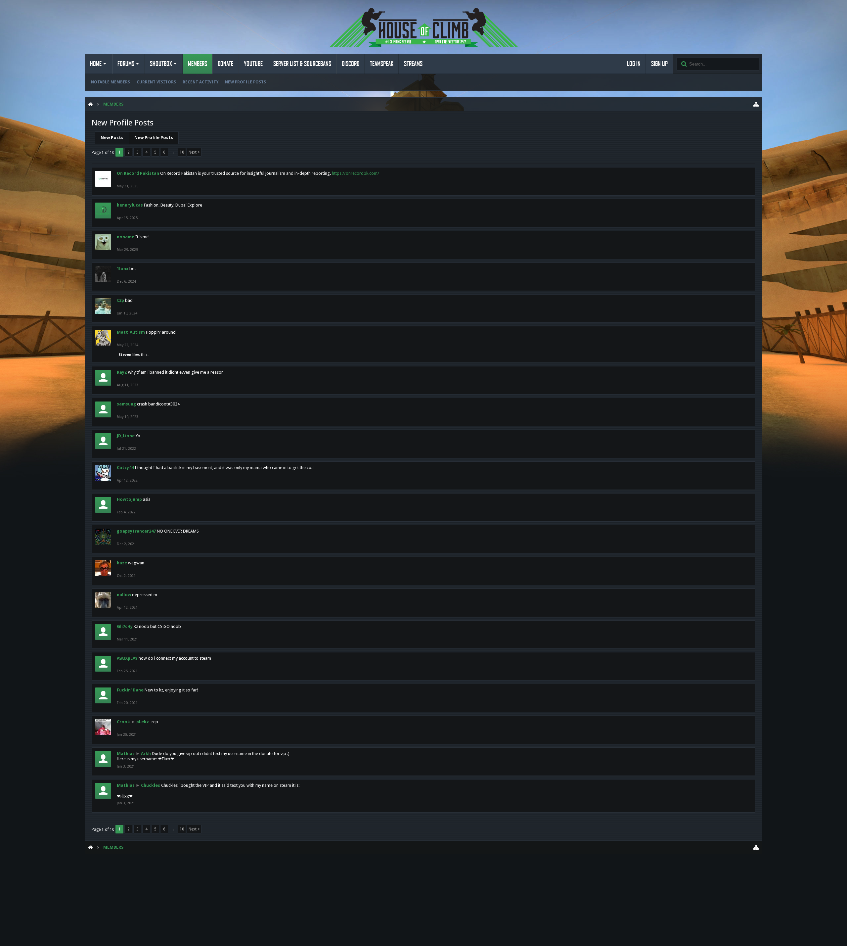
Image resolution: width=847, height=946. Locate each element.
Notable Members (110, 82)
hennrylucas (130, 205)
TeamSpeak (381, 64)
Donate (225, 64)
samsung (126, 404)
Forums (125, 64)
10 (182, 152)
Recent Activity (200, 82)
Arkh (146, 753)
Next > (194, 152)
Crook (123, 721)
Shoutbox (161, 64)
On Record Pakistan (138, 173)
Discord (350, 64)
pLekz (142, 721)
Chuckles (150, 785)
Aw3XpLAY (127, 658)
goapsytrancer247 (136, 531)
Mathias (126, 753)
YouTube (253, 64)
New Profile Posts (245, 82)
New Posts (112, 137)
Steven (124, 355)
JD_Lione (126, 435)
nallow (124, 594)
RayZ (122, 372)
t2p (120, 300)
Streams (413, 64)
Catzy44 (125, 467)
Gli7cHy (125, 626)
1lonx (122, 268)
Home (96, 64)
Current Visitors (156, 82)
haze (122, 562)
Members (197, 64)
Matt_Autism (131, 332)
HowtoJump (129, 499)
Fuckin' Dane (130, 689)
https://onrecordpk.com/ (355, 173)
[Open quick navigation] (756, 104)
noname (125, 236)
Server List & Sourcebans (302, 64)
